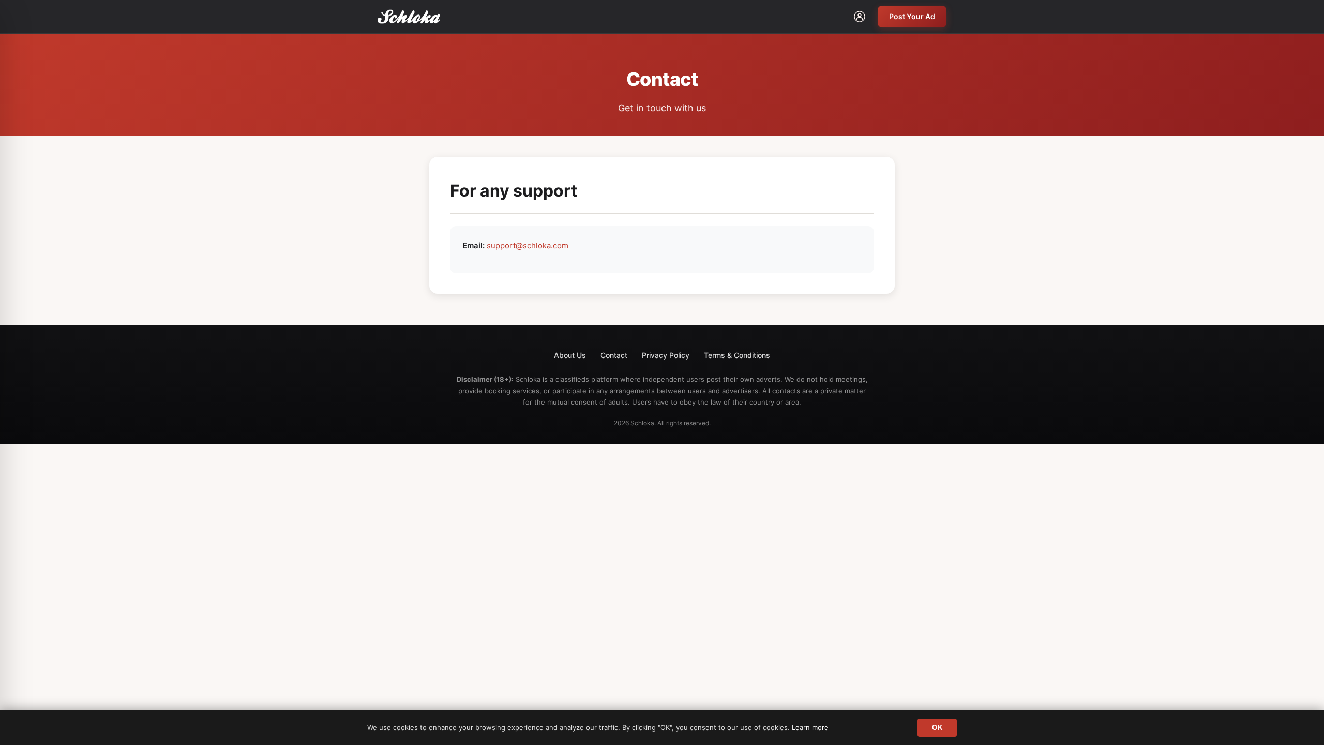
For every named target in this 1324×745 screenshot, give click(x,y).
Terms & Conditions (737, 355)
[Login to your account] (859, 16)
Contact (613, 355)
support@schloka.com (527, 245)
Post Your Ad (912, 16)
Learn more (810, 727)
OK (937, 728)
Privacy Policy (665, 355)
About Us (570, 355)
